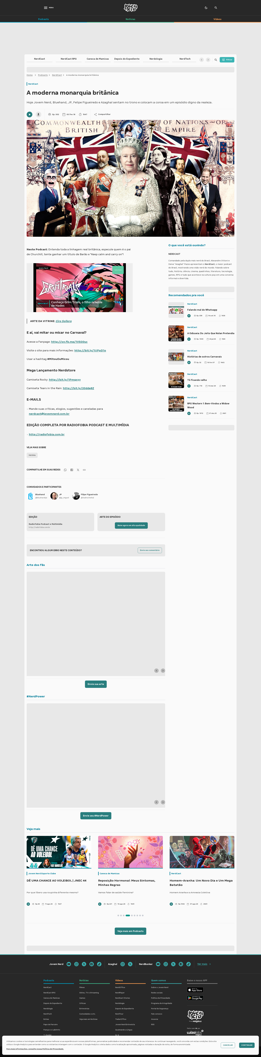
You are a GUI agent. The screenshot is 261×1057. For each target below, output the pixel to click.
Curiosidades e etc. (87, 1014)
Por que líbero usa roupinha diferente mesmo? (52, 892)
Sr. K (117, 1035)
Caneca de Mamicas (109, 873)
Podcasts (43, 75)
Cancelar (228, 1045)
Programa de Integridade (161, 1003)
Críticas (82, 1003)
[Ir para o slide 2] (121, 915)
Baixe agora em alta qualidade (131, 525)
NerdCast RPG (49, 993)
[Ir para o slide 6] (134, 915)
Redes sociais (157, 993)
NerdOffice (120, 987)
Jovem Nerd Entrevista (125, 1024)
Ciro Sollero (64, 321)
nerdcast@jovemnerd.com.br (49, 413)
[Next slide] (163, 670)
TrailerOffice (120, 1019)
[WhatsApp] (65, 469)
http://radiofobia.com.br (47, 434)
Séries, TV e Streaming (89, 993)
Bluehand (40, 494)
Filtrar (229, 60)
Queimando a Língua (123, 1030)
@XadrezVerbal (87, 498)
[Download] (38, 114)
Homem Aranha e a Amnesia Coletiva (190, 892)
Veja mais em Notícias (88, 1019)
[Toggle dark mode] (206, 7)
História (32, 455)
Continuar (246, 1045)
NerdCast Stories (122, 998)
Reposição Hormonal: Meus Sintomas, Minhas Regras (126, 883)
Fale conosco (156, 1014)
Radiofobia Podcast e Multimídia (45, 524)
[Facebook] (71, 469)
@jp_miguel (64, 498)
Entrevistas (84, 1009)
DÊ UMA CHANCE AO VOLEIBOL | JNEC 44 (56, 880)
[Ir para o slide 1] (118, 915)
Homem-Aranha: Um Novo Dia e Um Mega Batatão (201, 883)
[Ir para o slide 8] (140, 915)
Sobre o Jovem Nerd (159, 987)
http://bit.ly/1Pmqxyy (65, 379)
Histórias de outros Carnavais (204, 356)
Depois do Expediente (53, 1003)
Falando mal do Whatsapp (202, 310)
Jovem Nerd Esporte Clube (42, 873)
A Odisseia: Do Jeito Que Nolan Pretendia (210, 333)
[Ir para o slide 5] (132, 915)
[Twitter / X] (78, 469)
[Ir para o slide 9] (143, 915)
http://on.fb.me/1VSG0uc (69, 341)
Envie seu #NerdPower (96, 815)
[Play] (29, 114)
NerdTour (119, 1014)
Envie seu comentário (150, 550)
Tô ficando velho (197, 380)
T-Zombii (47, 1035)
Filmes (82, 987)
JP (60, 494)
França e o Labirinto (52, 1030)
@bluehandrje (41, 498)
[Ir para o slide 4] (128, 915)
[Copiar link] (84, 469)
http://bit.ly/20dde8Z (78, 388)
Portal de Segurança (159, 1009)
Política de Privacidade (160, 998)
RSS (152, 1024)
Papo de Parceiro (51, 1024)
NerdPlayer (120, 993)
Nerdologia (48, 1009)
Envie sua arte (96, 684)
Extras (46, 1019)
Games (82, 998)
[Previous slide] (156, 670)
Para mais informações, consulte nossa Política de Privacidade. (35, 1049)
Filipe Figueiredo (89, 494)
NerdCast (57, 75)
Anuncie (154, 1019)
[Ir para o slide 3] (124, 915)
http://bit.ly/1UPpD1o (90, 350)
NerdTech (48, 1014)
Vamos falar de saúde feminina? (115, 892)
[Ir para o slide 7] (137, 915)
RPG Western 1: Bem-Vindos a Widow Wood (208, 405)
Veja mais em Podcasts (130, 931)
